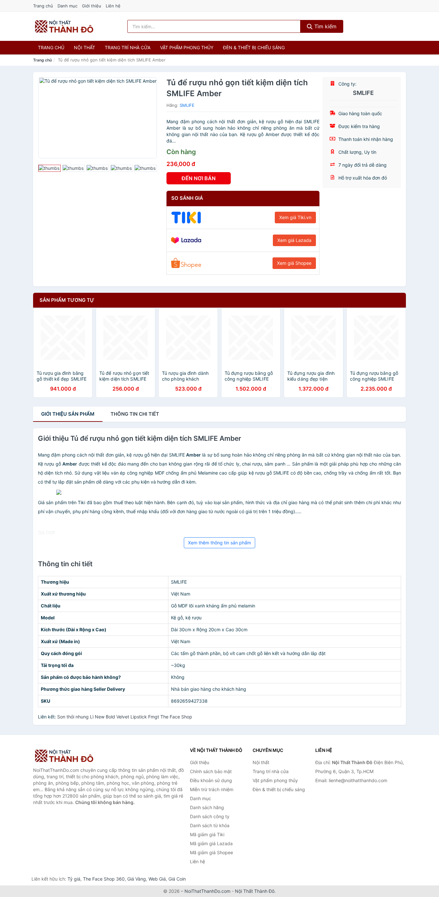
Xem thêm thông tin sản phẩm (219, 542)
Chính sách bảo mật (211, 771)
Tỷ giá (73, 879)
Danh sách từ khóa (209, 825)
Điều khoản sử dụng (211, 780)
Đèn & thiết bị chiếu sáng (254, 47)
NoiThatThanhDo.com (207, 891)
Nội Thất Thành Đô (254, 891)
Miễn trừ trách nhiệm (211, 789)
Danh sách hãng (207, 807)
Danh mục (67, 5)
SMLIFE (187, 105)
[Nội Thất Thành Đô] (65, 756)
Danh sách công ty (209, 816)
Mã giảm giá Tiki (207, 834)
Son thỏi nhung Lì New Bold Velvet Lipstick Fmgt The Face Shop (124, 716)
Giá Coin (177, 879)
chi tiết (135, 414)
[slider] (49, 168)
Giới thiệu (91, 5)
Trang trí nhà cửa (127, 47)
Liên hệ (113, 5)
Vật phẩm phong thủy (186, 47)
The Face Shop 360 (104, 879)
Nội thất (84, 47)
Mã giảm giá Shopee (211, 852)
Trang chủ (43, 5)
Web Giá (157, 879)
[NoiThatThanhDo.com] (64, 26)
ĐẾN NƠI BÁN (199, 178)
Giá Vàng (136, 879)
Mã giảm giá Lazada (211, 843)
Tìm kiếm (324, 26)
